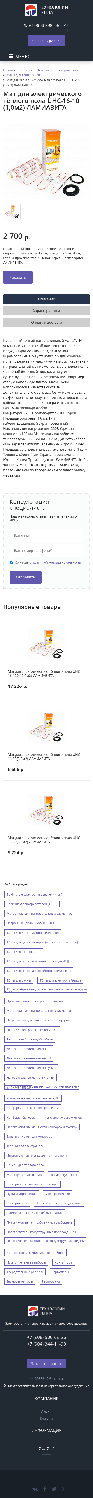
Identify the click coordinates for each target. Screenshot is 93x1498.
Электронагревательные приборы (32, 1184)
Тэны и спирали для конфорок (29, 1136)
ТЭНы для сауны (19, 980)
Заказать (18, 277)
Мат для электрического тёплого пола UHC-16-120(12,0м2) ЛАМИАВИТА (44, 674)
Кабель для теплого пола (25, 1165)
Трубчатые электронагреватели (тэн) (34, 894)
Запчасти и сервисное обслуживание (35, 1213)
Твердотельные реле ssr (25, 1272)
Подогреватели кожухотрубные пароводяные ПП (43, 1232)
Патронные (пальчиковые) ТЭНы (31, 923)
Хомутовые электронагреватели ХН (33, 1098)
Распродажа (51, 1281)
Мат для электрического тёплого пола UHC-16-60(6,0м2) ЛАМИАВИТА (44, 840)
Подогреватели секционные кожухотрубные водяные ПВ (45, 1242)
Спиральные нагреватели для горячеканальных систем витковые (41, 1087)
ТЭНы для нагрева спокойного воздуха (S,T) (39, 971)
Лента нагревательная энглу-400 (31, 1068)
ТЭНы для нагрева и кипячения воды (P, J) (38, 961)
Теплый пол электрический (27, 1146)
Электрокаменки (57, 1194)
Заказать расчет (46, 40)
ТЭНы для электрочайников (60, 980)
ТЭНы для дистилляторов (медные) (33, 933)
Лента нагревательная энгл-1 (29, 1049)
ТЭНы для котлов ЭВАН (24, 952)
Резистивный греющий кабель (30, 1039)
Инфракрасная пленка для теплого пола (37, 1155)
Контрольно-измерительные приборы (35, 1253)
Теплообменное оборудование (59, 1203)
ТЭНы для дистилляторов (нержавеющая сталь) (42, 942)
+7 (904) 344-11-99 (46, 1344)
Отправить (25, 577)
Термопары (60, 1272)
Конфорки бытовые (21, 1117)
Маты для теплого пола (24, 1175)
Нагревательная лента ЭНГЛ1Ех (30, 1077)
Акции (46, 1411)
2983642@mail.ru (49, 1378)
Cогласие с (48, 562)
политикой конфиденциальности (56, 562)
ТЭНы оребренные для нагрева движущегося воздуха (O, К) (45, 990)
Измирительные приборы (26, 1262)
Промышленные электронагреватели (35, 1001)
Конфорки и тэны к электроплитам (33, 1108)
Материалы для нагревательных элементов (39, 913)
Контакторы (64, 1262)
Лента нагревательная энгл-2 (29, 1058)
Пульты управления (22, 1194)
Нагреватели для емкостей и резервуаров (38, 1020)
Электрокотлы (17, 1203)
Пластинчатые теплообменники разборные (39, 1222)
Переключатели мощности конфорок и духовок (42, 1127)
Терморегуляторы (64, 1175)
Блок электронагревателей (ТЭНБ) (32, 904)
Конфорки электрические (64, 1117)
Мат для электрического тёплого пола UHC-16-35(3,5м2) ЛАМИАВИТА (44, 757)
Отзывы (46, 1418)
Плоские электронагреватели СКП (32, 1030)
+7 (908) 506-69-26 (46, 1337)
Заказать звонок (46, 1363)
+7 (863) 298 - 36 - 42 (49, 25)
